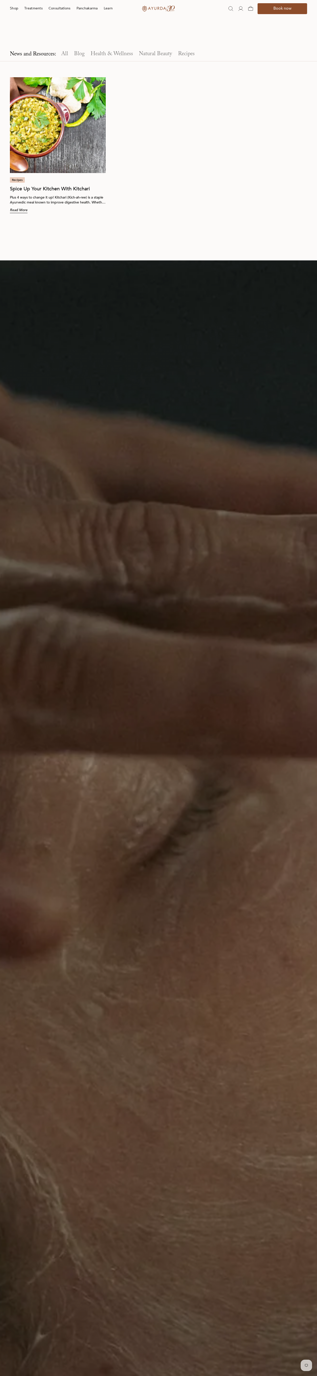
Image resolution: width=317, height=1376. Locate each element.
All (64, 54)
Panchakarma (87, 18)
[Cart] (251, 19)
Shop (14, 18)
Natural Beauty (155, 54)
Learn (108, 18)
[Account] (241, 19)
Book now (282, 19)
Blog (79, 54)
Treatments (33, 18)
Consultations (60, 18)
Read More (18, 210)
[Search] (231, 19)
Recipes (186, 54)
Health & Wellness (112, 54)
